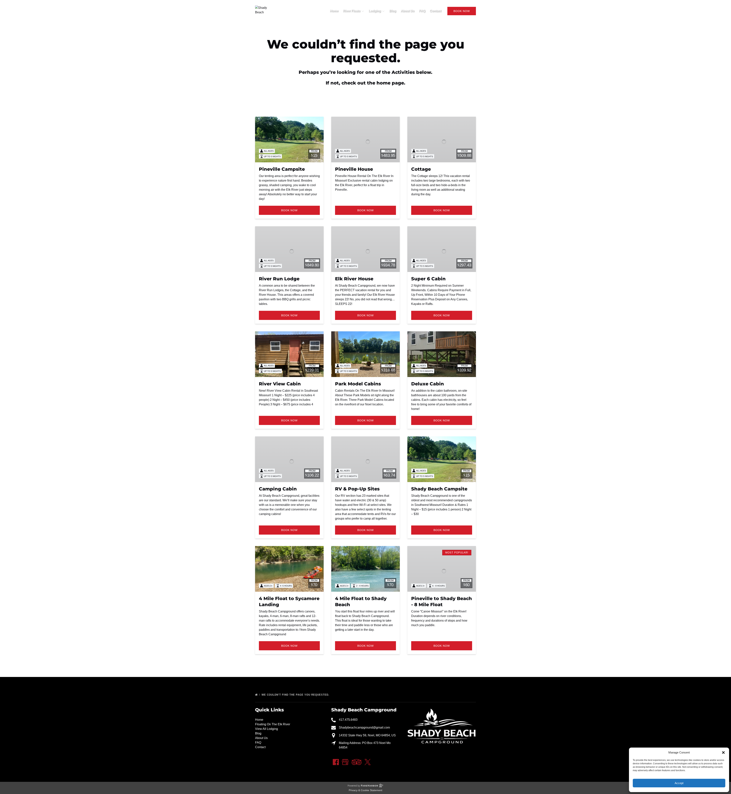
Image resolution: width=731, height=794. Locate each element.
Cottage (421, 169)
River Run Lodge (279, 278)
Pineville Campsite (282, 169)
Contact (435, 11)
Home (334, 11)
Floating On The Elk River (272, 724)
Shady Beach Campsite (439, 489)
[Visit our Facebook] (336, 762)
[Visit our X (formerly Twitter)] (368, 762)
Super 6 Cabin (428, 278)
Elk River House (354, 278)
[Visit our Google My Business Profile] (345, 762)
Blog (392, 11)
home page (390, 83)
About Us (407, 11)
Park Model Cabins (358, 384)
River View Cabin (280, 384)
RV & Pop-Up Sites (357, 489)
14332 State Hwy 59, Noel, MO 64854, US (367, 735)
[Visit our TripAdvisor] (357, 762)
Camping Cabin (278, 489)
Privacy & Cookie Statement (365, 790)
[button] (723, 752)
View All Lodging (266, 728)
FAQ (422, 11)
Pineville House (354, 169)
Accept (679, 783)
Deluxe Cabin (427, 384)
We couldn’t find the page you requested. (296, 694)
